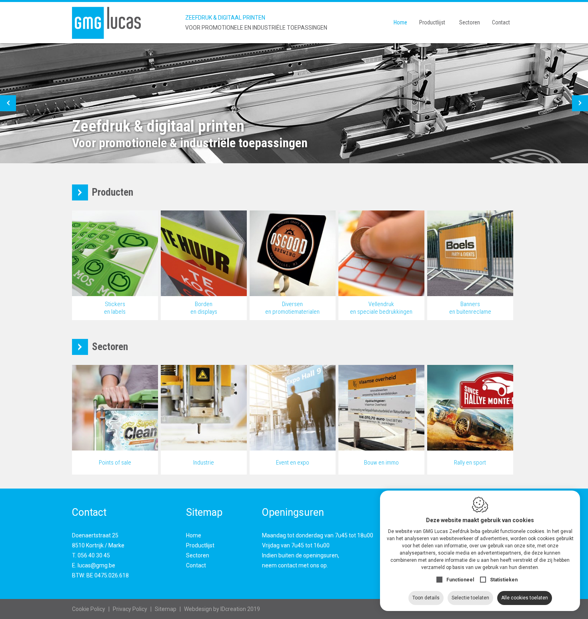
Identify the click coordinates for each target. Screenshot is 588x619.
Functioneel (460, 580)
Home (400, 22)
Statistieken (504, 580)
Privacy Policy (130, 609)
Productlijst (432, 22)
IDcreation (215, 609)
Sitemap (165, 609)
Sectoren (469, 22)
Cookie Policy (88, 609)
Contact (501, 22)
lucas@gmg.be (96, 565)
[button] (8, 103)
